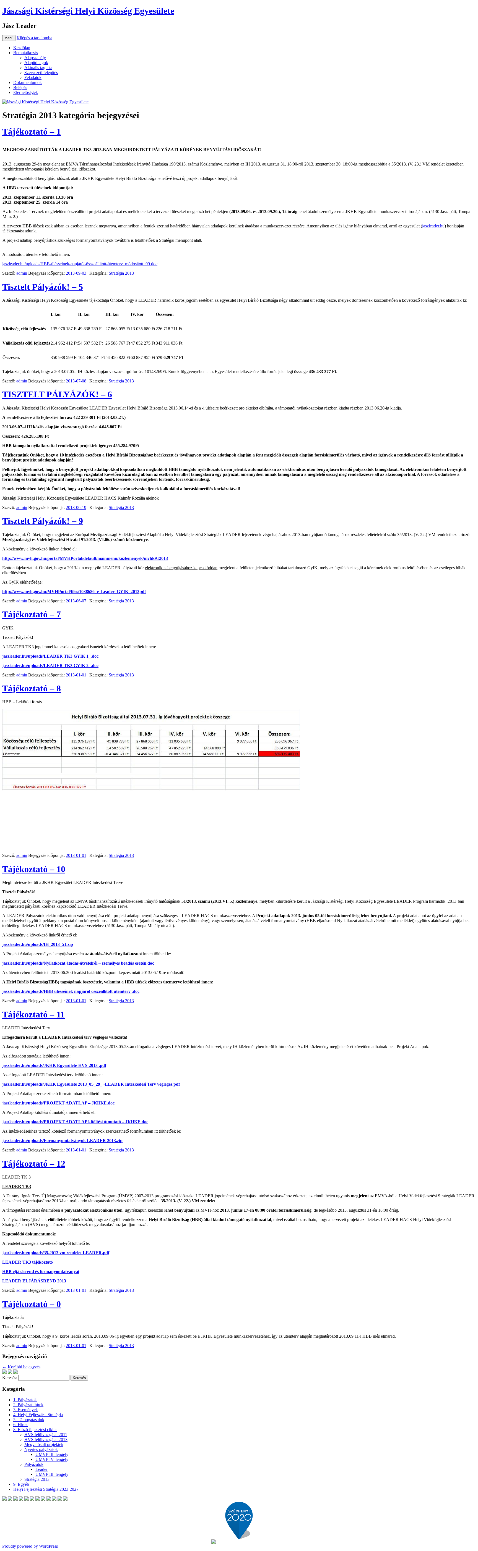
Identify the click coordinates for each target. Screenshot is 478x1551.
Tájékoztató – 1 (31, 132)
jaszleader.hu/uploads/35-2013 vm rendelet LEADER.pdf (55, 1252)
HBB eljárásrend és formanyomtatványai (40, 1271)
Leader (41, 1469)
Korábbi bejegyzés (21, 1366)
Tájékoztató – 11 (33, 1014)
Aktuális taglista (38, 67)
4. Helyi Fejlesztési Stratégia (38, 1414)
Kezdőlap (21, 47)
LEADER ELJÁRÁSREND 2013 (34, 1281)
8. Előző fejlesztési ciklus (35, 1429)
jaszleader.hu (433, 226)
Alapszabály (35, 57)
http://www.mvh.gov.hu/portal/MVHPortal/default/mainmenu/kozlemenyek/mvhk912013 (85, 558)
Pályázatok (33, 1464)
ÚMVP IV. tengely (51, 1459)
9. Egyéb (21, 1484)
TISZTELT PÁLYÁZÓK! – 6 (57, 394)
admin (21, 273)
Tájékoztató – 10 (33, 869)
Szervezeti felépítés (41, 72)
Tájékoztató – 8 (31, 688)
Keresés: (9, 1377)
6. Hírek (20, 1424)
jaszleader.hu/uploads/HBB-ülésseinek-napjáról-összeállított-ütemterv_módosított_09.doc (79, 263)
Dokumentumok (27, 82)
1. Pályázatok (25, 1399)
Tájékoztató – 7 (31, 614)
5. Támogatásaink (28, 1419)
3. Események (25, 1409)
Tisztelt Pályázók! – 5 (42, 287)
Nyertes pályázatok (41, 1449)
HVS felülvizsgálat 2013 (45, 1439)
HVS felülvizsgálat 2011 (45, 1434)
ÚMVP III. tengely (51, 1454)
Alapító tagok (36, 62)
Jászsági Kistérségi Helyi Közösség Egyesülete (88, 11)
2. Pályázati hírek (28, 1404)
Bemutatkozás (25, 52)
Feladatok (32, 77)
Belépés (20, 87)
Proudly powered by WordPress (30, 1546)
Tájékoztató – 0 (31, 1304)
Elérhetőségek (25, 92)
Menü (8, 38)
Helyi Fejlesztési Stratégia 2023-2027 (46, 1489)
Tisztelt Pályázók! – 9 (42, 521)
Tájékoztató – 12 (33, 1164)
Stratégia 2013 (121, 273)
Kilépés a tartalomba (34, 37)
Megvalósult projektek (43, 1444)
